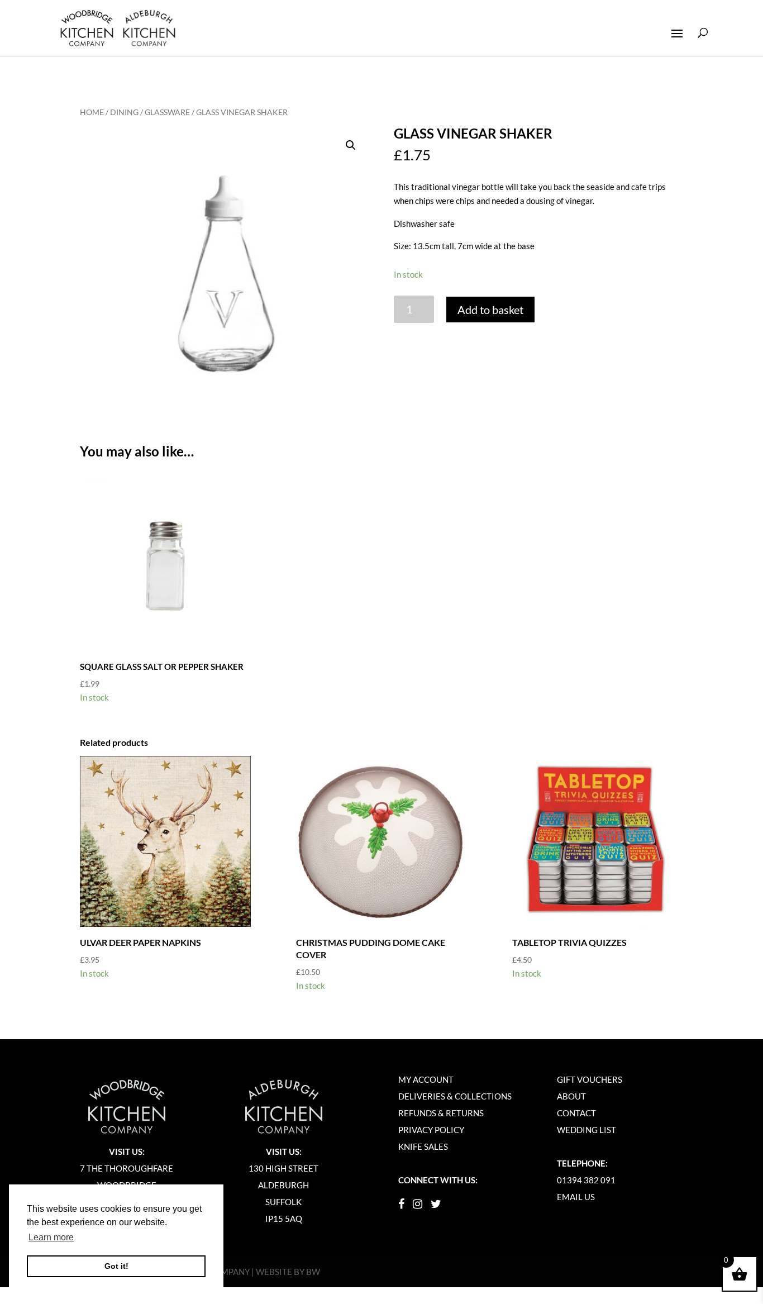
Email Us (576, 1197)
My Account (426, 1079)
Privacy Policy (431, 1130)
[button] (351, 145)
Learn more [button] (51, 1237)
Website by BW (288, 1272)
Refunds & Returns (441, 1113)
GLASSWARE (167, 112)
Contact (576, 1113)
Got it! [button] (116, 1266)
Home (92, 112)
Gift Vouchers (589, 1079)
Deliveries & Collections (455, 1096)
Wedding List (586, 1130)
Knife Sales (423, 1146)
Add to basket (490, 309)
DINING (124, 112)
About (571, 1096)
